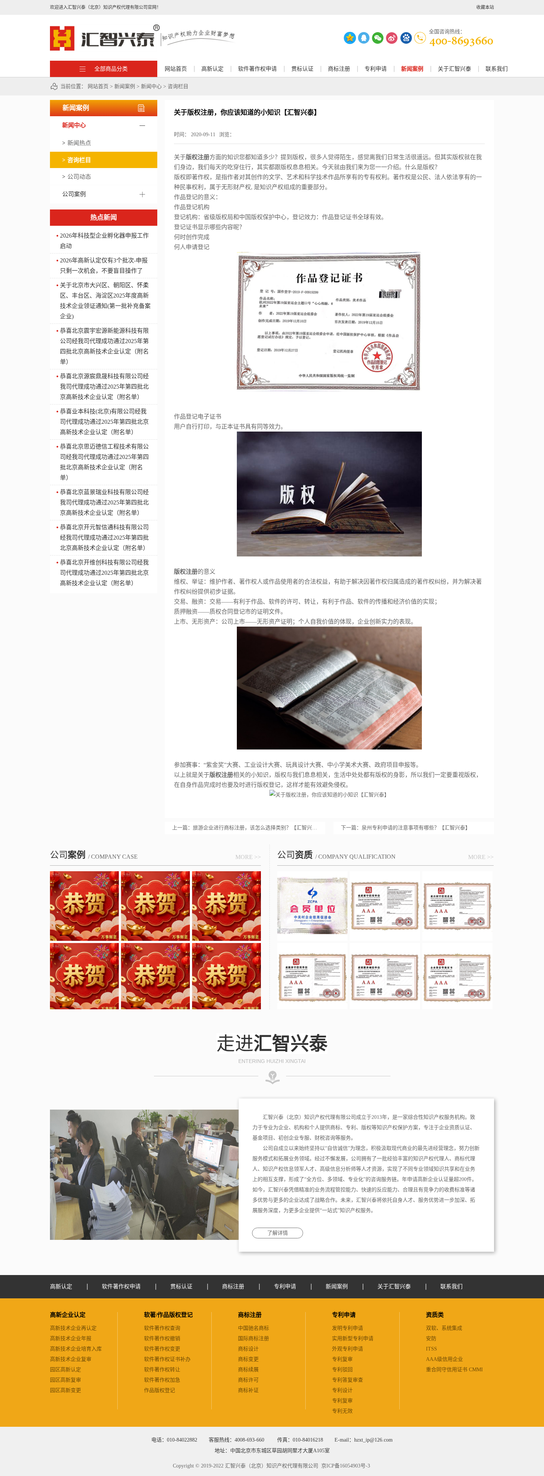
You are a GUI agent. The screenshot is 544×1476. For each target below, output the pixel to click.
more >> (248, 857)
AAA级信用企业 (444, 1359)
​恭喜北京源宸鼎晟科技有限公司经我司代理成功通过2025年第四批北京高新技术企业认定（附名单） (104, 386)
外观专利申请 (347, 1349)
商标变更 (248, 1359)
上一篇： (245, 828)
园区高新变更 (65, 1390)
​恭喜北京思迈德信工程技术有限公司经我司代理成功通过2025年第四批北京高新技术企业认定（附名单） (104, 462)
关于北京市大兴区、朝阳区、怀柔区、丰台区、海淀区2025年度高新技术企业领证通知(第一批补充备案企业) (105, 300)
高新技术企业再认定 (73, 1328)
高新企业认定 (67, 1315)
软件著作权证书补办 (167, 1359)
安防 (431, 1338)
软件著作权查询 (162, 1328)
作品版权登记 (159, 1390)
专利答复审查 (347, 1380)
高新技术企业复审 (70, 1359)
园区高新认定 (65, 1369)
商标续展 (248, 1369)
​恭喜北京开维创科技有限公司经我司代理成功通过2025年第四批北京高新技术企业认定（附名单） (104, 572)
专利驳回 (342, 1369)
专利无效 (342, 1411)
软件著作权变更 (162, 1349)
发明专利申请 (347, 1328)
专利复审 (342, 1359)
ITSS (431, 1349)
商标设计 (248, 1349)
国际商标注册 (253, 1338)
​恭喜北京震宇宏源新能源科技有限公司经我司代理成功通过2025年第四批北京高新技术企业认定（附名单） (104, 346)
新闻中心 (151, 86)
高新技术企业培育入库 (76, 1349)
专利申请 (344, 1315)
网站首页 (176, 69)
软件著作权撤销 (162, 1338)
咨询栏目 (178, 86)
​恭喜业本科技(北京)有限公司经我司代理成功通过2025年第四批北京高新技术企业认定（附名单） (104, 421)
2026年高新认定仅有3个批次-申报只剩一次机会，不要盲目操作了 (104, 265)
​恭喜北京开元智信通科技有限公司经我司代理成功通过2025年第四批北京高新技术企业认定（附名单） (104, 537)
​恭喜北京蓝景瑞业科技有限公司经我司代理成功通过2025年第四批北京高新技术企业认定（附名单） (104, 502)
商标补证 (248, 1390)
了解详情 (277, 1233)
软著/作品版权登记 (168, 1315)
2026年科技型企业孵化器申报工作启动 (104, 240)
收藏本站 (485, 7)
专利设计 (342, 1390)
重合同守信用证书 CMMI (454, 1369)
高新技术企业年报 (70, 1338)
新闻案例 (124, 86)
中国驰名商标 (253, 1328)
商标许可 (248, 1380)
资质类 (435, 1315)
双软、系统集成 (444, 1328)
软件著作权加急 (162, 1380)
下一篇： (405, 828)
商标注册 (250, 1315)
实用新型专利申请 (352, 1338)
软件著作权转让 (162, 1369)
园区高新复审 (65, 1380)
